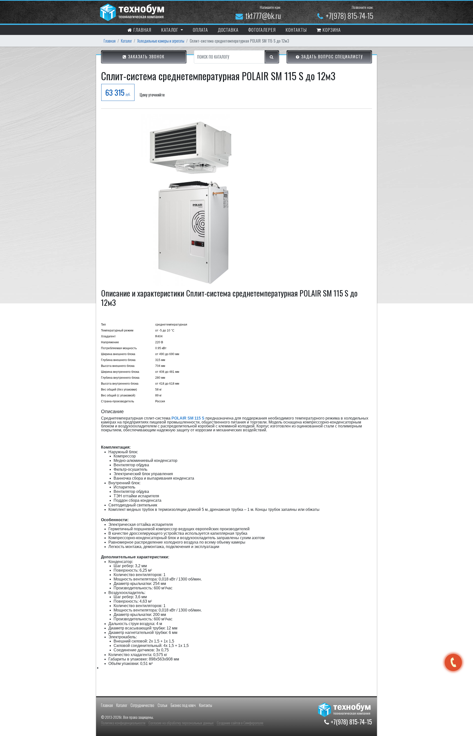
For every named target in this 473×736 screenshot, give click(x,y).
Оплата (200, 29)
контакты (296, 29)
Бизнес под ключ (183, 705)
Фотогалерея (262, 29)
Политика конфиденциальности (123, 722)
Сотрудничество (142, 705)
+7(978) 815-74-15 (349, 15)
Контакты (205, 705)
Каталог (126, 41)
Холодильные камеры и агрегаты (160, 41)
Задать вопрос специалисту (331, 57)
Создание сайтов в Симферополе (240, 722)
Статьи (162, 705)
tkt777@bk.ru (263, 15)
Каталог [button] (170, 29)
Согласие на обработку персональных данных (181, 722)
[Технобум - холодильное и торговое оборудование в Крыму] (133, 12)
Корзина (331, 29)
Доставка (228, 29)
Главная (141, 29)
